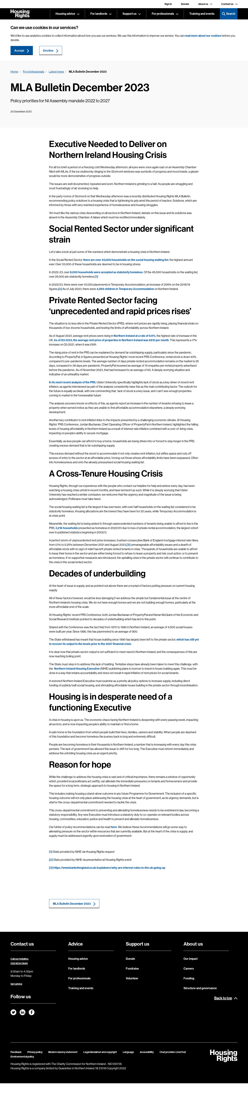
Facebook (31, 1012)
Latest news (56, 71)
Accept (19, 50)
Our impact (191, 958)
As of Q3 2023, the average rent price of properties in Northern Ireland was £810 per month (111, 340)
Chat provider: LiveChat (173, 1052)
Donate (185, 4)
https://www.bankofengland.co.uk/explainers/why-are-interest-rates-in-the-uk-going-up (109, 867)
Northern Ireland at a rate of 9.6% (134, 336)
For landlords (98, 13)
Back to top (223, 998)
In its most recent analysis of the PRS (72, 382)
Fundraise (132, 968)
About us (203, 4)
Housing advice (65, 13)
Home (14, 71)
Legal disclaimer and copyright (100, 1052)
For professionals (163, 13)
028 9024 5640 (19, 963)
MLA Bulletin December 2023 (72, 903)
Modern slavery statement (63, 1052)
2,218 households (67, 528)
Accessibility (147, 1052)
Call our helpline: (20, 958)
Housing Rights (20, 13)
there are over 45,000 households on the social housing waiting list (125, 260)
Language (128, 1052)
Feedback (16, 1052)
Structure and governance (200, 988)
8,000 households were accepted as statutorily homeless (106, 272)
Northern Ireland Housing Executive (77, 668)
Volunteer (132, 978)
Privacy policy (34, 1052)
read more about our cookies (203, 35)
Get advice (16, 984)
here (114, 827)
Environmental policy (22, 1056)
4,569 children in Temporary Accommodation (125, 289)
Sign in (168, 4)
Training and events (201, 13)
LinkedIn (22, 1012)
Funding (189, 978)
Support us (130, 13)
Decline (48, 50)
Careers (189, 968)
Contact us (227, 4)
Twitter (13, 1012)
